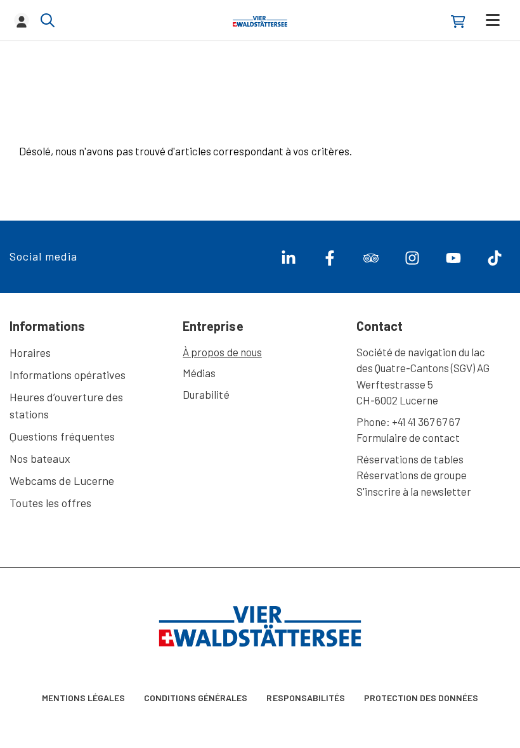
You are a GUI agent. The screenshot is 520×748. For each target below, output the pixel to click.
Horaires (30, 352)
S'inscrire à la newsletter (414, 491)
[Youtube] (448, 261)
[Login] (22, 20)
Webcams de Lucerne (62, 480)
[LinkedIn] (283, 261)
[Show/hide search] (48, 20)
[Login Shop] (458, 22)
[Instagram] (407, 261)
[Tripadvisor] (366, 261)
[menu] (492, 20)
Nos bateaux (40, 458)
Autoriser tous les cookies (355, 722)
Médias (199, 372)
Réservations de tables (410, 459)
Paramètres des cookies (65, 722)
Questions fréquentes (62, 436)
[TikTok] (489, 261)
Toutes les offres (50, 503)
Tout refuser (462, 722)
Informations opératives (68, 375)
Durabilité (206, 394)
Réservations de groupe (411, 474)
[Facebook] (325, 261)
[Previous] (30, 92)
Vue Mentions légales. (171, 697)
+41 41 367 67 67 (426, 421)
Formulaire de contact (408, 437)
